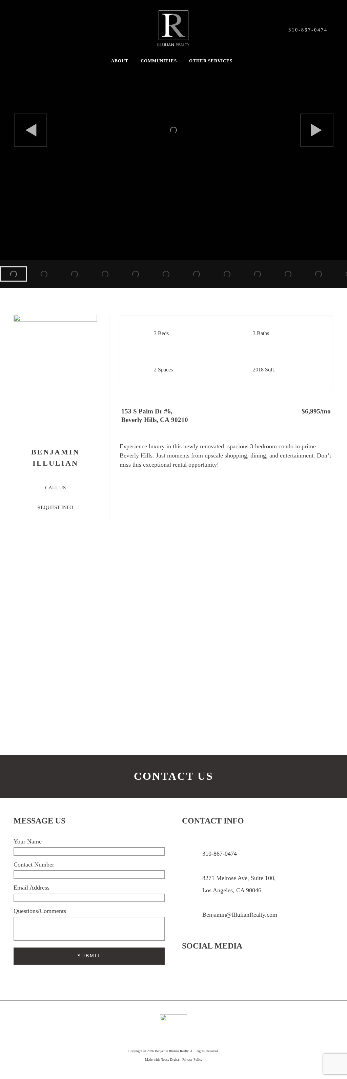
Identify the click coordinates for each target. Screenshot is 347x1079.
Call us (55, 487)
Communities (159, 61)
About (119, 61)
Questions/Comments (40, 911)
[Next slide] (316, 130)
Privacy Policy (192, 1059)
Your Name (28, 841)
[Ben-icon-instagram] (192, 972)
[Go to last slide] (30, 130)
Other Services (210, 61)
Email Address (31, 887)
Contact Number (34, 864)
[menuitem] (13, 274)
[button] (121, 61)
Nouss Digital (170, 1059)
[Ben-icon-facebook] (220, 972)
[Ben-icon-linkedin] (248, 972)
